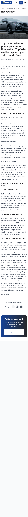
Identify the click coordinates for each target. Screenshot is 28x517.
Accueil (3, 8)
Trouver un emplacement (13, 332)
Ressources (10, 8)
